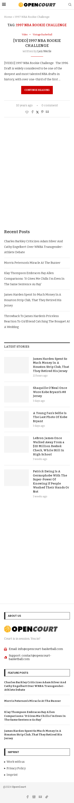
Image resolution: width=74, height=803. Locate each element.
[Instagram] (34, 797)
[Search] (70, 5)
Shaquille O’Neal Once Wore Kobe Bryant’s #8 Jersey (50, 392)
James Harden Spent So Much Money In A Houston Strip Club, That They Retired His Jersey (32, 300)
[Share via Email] (47, 112)
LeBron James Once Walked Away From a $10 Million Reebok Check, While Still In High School (48, 446)
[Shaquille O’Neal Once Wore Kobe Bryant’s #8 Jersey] (16, 394)
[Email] (40, 797)
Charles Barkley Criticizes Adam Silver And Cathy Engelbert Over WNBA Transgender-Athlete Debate (33, 247)
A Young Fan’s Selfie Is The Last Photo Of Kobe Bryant (50, 417)
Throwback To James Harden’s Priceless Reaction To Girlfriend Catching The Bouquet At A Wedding (37, 321)
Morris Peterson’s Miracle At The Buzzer (32, 263)
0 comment (50, 105)
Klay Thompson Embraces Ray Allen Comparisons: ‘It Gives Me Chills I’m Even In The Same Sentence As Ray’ (34, 278)
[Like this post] (26, 112)
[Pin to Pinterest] (42, 112)
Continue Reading (37, 90)
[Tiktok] (47, 797)
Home (8, 16)
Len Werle (44, 51)
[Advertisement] (37, 179)
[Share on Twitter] (37, 112)
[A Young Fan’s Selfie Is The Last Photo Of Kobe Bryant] (16, 419)
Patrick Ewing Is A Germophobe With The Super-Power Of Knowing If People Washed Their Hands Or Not (51, 481)
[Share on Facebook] (32, 112)
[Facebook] (28, 797)
